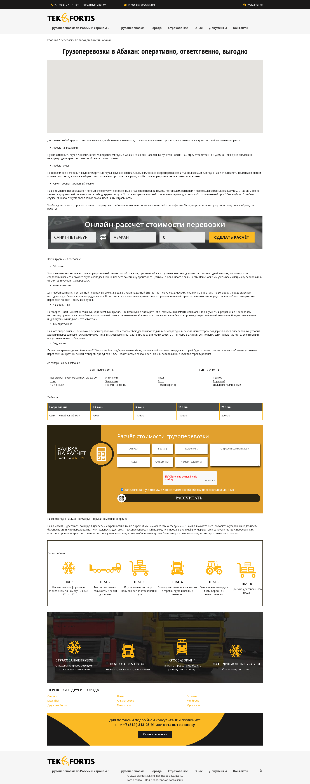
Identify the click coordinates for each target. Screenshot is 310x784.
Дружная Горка (57, 705)
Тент (161, 381)
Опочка (52, 696)
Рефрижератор (167, 384)
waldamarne (255, 4)
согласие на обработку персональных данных (201, 490)
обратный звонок (94, 4)
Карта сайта (134, 780)
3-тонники (111, 381)
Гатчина (192, 696)
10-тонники (57, 384)
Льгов (121, 696)
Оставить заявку (155, 734)
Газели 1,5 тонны (115, 384)
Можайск (53, 700)
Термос (217, 377)
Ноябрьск (193, 700)
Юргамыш (193, 705)
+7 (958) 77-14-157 (67, 4)
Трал (161, 377)
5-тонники (111, 377)
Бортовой (219, 381)
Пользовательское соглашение (164, 780)
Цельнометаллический (227, 384)
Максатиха (124, 705)
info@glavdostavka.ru (141, 4)
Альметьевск (125, 700)
